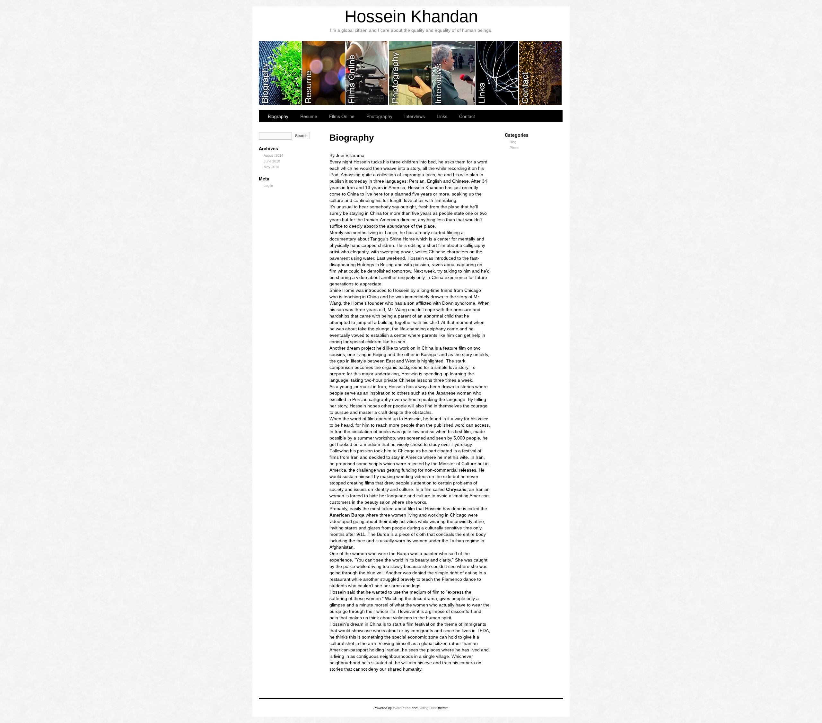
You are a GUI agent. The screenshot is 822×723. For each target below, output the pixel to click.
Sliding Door (427, 708)
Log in (268, 185)
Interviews (454, 73)
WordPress (402, 708)
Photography (410, 73)
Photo (514, 148)
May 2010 (271, 167)
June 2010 (272, 161)
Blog (513, 142)
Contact (540, 73)
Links (497, 73)
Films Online (367, 73)
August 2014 (273, 155)
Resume (323, 73)
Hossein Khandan (411, 16)
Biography (280, 73)
